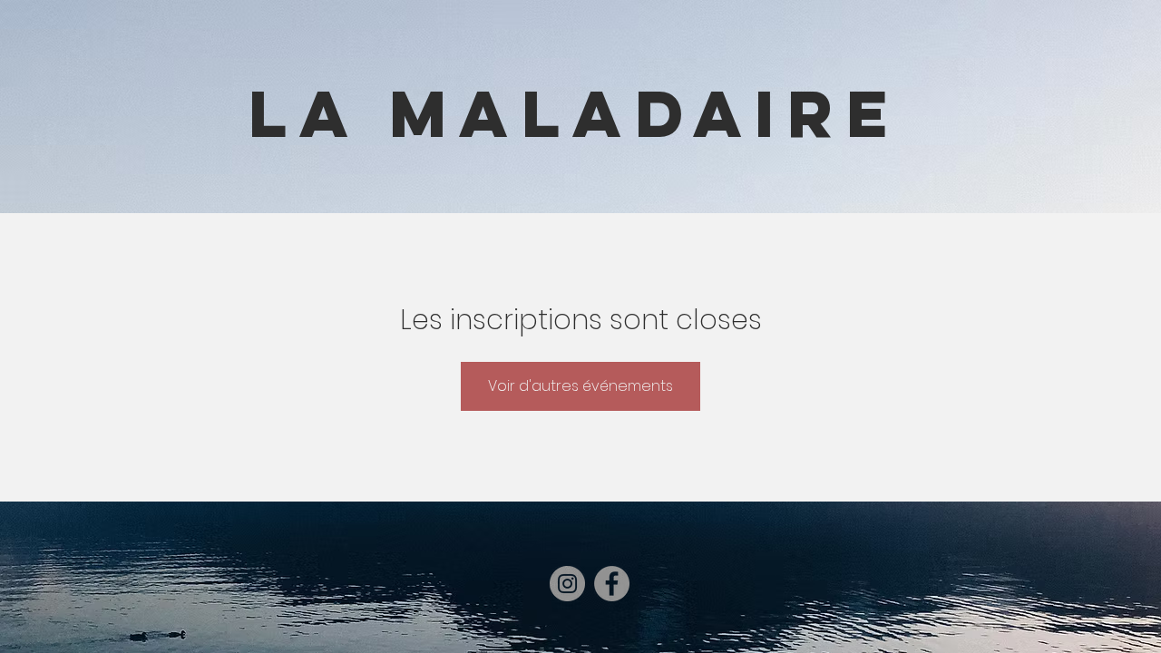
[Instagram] (567, 583)
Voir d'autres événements (580, 385)
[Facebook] (611, 583)
